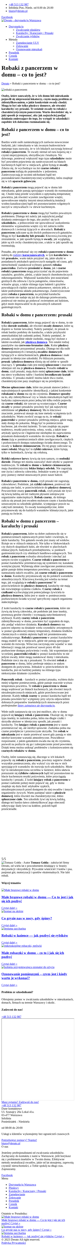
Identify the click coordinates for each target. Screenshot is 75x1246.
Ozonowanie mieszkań (29, 49)
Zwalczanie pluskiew (28, 29)
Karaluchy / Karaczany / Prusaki (34, 33)
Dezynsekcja (16, 26)
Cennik (13, 55)
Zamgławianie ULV (27, 42)
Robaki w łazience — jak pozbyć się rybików (34, 935)
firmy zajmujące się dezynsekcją (36, 705)
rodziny (18, 255)
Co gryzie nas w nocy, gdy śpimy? (26, 918)
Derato (5, 83)
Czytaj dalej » (9, 907)
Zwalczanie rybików (28, 36)
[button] (11, 1016)
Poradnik (14, 52)
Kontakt (13, 59)
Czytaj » (15, 1223)
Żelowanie (22, 46)
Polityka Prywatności (13, 1242)
